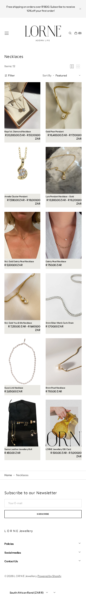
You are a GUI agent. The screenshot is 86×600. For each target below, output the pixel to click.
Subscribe (43, 514)
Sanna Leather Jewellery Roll (18, 449)
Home (8, 475)
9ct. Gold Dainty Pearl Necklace (19, 261)
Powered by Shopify (49, 576)
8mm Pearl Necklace (55, 387)
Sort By (47, 75)
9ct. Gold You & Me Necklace (18, 322)
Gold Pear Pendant (55, 131)
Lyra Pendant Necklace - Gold (60, 196)
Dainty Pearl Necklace (56, 261)
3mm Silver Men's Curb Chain (60, 322)
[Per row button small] (78, 66)
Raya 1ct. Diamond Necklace (17, 131)
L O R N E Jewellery (25, 576)
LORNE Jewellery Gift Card (58, 449)
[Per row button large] (72, 66)
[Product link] (22, 112)
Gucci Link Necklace (13, 387)
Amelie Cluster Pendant (16, 196)
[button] (6, 33)
